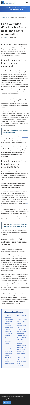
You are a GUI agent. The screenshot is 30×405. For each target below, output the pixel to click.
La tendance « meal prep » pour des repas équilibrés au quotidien (9, 319)
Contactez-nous (18, 9)
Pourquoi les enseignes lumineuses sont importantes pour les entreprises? (21, 345)
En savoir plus (14, 399)
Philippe (5, 37)
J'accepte (6, 402)
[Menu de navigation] (27, 3)
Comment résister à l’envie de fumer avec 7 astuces (22, 337)
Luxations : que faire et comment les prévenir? (21, 331)
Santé (7, 17)
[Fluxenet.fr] (8, 3)
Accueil (3, 17)
